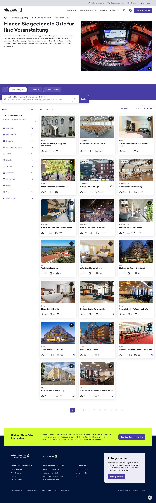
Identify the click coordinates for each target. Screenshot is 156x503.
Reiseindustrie (16, 480)
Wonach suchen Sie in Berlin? (12, 115)
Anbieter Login (81, 473)
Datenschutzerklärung (49, 491)
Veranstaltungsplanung (88, 10)
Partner (13, 476)
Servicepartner (35, 90)
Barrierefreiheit (16, 491)
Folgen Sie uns (48, 456)
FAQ (77, 476)
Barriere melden (32, 491)
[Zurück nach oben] (150, 497)
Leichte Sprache (97, 3)
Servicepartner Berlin (51, 480)
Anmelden (147, 3)
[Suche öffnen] (124, 10)
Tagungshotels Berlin (51, 473)
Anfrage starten (143, 10)
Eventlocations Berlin (51, 470)
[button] (149, 68)
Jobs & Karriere (17, 473)
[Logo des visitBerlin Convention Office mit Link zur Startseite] (13, 10)
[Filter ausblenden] (32, 109)
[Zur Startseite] (5, 18)
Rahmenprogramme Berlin (53, 476)
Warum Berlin (71, 10)
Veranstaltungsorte (18, 90)
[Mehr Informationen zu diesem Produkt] (75, 99)
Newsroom (114, 10)
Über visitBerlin (16, 470)
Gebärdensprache (117, 3)
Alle (5, 90)
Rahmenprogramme (52, 90)
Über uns (103, 10)
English (133, 3)
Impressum (65, 491)
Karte (149, 109)
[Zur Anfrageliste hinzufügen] (71, 119)
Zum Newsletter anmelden (132, 437)
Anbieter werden (81, 470)
